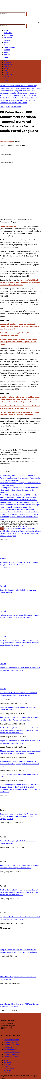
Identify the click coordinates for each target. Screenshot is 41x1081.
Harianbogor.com (10, 1047)
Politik (6, 42)
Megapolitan (8, 35)
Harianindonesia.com (11, 1040)
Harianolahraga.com (11, 1044)
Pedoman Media (9, 1068)
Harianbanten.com (11, 1049)
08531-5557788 (22, 526)
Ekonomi (7, 45)
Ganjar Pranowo (13, 531)
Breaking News (9, 528)
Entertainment (9, 47)
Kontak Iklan (7, 1072)
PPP (32, 533)
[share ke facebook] (1, 151)
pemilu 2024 (16, 533)
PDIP (10, 533)
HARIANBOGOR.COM (8, 226)
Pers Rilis (7, 54)
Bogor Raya (8, 33)
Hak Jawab (7, 1070)
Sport (6, 52)
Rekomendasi (16, 107)
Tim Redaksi (7, 1064)
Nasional (7, 40)
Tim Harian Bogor (6, 142)
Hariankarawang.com (12, 1054)
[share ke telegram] (12, 151)
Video (6, 57)
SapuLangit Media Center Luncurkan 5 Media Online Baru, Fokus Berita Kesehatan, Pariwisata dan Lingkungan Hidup (19, 326)
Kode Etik (6, 1066)
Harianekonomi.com (11, 1042)
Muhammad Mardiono (27, 531)
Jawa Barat (8, 38)
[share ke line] (15, 151)
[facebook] (1, 11)
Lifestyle (7, 50)
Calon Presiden (21, 528)
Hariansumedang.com (12, 1052)
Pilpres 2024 (26, 533)
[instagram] (9, 11)
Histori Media (8, 1062)
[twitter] (5, 11)
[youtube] (12, 11)
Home (6, 30)
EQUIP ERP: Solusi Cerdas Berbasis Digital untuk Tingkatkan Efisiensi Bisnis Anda (18, 97)
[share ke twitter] (5, 151)
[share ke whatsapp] (8, 151)
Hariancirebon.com (11, 1057)
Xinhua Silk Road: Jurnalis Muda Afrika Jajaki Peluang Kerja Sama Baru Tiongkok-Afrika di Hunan (18, 341)
